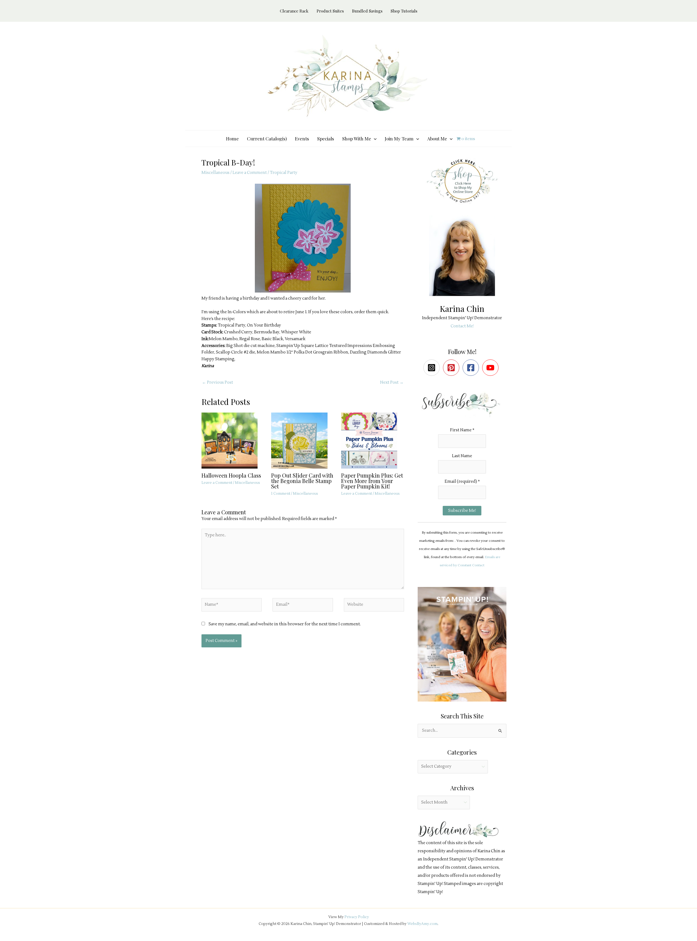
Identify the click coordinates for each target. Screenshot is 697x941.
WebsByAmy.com (422, 923)
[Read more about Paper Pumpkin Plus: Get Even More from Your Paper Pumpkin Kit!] (372, 440)
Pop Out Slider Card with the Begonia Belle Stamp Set (302, 481)
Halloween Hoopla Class (231, 475)
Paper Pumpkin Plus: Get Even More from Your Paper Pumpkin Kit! (372, 481)
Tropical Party (283, 172)
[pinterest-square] (452, 367)
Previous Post (217, 382)
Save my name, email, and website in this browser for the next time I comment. (285, 624)
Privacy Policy (356, 917)
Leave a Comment (250, 172)
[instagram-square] (432, 367)
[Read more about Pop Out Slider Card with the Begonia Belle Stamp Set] (302, 440)
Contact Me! (462, 326)
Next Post (391, 382)
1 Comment (280, 493)
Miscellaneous (215, 172)
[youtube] (491, 367)
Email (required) (462, 481)
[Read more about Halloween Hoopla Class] (232, 440)
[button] (374, 138)
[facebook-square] (472, 367)
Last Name (462, 456)
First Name (462, 430)
